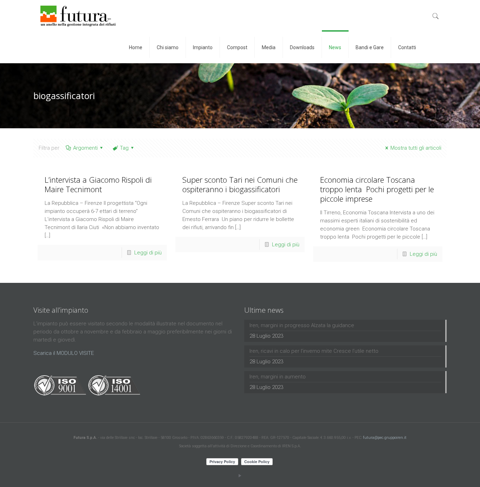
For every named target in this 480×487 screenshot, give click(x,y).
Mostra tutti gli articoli (415, 148)
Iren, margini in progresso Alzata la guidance (301, 325)
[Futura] (78, 16)
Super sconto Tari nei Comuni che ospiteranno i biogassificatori (240, 184)
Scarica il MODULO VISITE (63, 353)
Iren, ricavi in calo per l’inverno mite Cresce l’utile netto (313, 351)
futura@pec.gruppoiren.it (385, 437)
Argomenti (85, 148)
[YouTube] (240, 476)
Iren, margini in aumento (277, 377)
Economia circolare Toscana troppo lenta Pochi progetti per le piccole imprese (377, 189)
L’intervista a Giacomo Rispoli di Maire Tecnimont (98, 184)
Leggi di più (148, 252)
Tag (124, 148)
